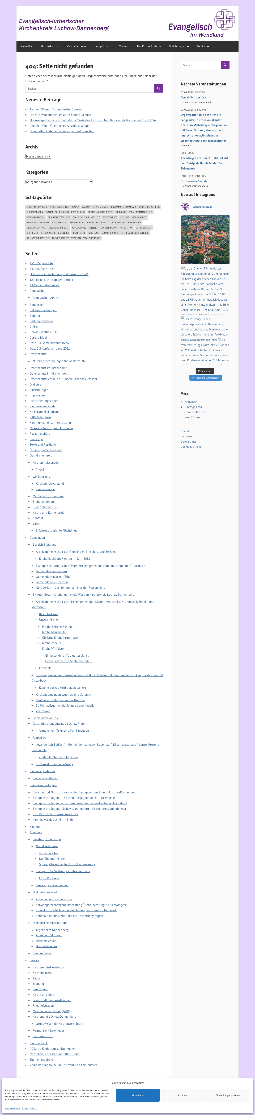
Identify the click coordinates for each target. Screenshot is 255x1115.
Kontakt (25, 1108)
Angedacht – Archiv (45, 298)
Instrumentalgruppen (44, 401)
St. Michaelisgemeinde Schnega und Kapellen (66, 705)
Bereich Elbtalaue (44, 544)
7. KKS (40, 469)
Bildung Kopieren (41, 321)
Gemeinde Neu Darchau (52, 582)
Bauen (75, 206)
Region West (78, 232)
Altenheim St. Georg (49, 935)
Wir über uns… (42, 477)
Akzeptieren (137, 1095)
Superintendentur (45, 507)
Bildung (35, 316)
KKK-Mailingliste (40, 417)
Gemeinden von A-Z (46, 718)
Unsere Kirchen (49, 619)
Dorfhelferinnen (46, 946)
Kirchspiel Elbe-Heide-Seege (54, 764)
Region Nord (48, 232)
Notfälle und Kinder (52, 859)
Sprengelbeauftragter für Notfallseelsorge (67, 864)
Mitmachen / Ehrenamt (48, 496)
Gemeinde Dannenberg (51, 571)
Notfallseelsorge (47, 846)
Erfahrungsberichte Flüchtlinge (57, 530)
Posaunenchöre (40, 434)
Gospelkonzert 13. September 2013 (68, 661)
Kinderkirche (77, 222)
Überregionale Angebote (46, 450)
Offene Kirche (144, 227)
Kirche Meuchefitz (97, 222)
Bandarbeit (37, 305)
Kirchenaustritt (43, 1036)
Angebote (102, 46)
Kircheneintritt (42, 973)
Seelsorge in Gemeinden (52, 885)
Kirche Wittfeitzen (59, 227)
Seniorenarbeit (42, 953)
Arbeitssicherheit (60, 206)
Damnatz (131, 206)
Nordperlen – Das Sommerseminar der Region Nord (70, 588)
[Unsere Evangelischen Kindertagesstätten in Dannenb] (205, 340)
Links (36, 523)
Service (201, 46)
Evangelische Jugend (57, 212)
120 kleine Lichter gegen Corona (51, 280)
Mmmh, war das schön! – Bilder (54, 820)
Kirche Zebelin (51, 643)
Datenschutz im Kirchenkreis (49, 373)
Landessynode (45, 489)
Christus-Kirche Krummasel (108, 206)
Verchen (76, 238)
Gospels (95, 217)
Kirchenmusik (118, 222)
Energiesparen (35, 212)
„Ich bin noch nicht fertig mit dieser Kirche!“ (59, 274)
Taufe (36, 978)
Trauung (38, 984)
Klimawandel (79, 227)
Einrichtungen (176, 46)
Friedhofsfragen (43, 1006)
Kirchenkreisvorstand (50, 484)
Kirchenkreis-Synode (194, 181)
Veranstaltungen (77, 46)
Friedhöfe (45, 668)
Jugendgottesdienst (38, 222)
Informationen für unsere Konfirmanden (62, 730)
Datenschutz (38, 354)
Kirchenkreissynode (43, 406)
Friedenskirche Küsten (100, 212)
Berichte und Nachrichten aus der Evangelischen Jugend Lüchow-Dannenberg (85, 792)
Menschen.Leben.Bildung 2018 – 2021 (55, 1054)
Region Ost (63, 232)
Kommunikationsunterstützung (50, 423)
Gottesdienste (49, 46)
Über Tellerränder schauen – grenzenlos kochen (62, 131)
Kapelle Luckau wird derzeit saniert (62, 688)
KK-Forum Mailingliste (44, 412)
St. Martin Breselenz (38, 238)
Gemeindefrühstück (193, 97)
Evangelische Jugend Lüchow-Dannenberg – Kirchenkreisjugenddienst (79, 809)
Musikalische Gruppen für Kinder (51, 428)
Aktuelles (26, 46)
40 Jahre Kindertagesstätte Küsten (53, 1049)
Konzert (93, 227)
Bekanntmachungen (43, 310)
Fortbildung (78, 212)
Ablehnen (183, 1095)
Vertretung (43, 711)
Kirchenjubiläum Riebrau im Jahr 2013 (64, 559)
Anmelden (191, 401)
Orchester (33, 232)
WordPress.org (193, 417)
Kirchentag (134, 222)
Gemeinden (37, 538)
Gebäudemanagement (140, 212)
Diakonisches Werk (45, 892)
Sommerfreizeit (110, 232)
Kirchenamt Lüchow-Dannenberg (54, 1016)
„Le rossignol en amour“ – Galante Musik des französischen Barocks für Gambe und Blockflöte (93, 120)
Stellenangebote (44, 502)
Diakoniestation (46, 941)
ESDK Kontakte (49, 878)
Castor (86, 206)
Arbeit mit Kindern (37, 206)
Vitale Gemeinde (92, 238)
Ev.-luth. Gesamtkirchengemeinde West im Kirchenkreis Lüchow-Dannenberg (84, 594)
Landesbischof (108, 227)
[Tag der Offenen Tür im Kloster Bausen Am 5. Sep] (205, 290)
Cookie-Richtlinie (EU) (44, 332)
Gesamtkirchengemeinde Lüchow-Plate (59, 724)
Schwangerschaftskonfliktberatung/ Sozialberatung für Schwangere (81, 905)
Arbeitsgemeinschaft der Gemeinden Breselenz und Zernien (76, 552)
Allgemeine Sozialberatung (54, 899)
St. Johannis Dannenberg (135, 232)
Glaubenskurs (81, 217)
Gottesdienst (110, 217)
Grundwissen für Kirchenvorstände (59, 1024)
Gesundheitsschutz (59, 217)
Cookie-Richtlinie (12, 1108)
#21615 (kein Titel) (42, 263)
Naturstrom (126, 227)
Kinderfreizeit (59, 222)
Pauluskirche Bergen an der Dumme (60, 700)
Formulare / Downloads (49, 1031)
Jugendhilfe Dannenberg (52, 930)
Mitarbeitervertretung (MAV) (51, 1011)
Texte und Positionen (43, 444)
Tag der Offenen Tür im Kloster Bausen (56, 109)
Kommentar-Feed (195, 412)
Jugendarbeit (139, 217)
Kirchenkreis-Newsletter (49, 967)
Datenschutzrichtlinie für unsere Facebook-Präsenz (63, 379)
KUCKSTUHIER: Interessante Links (55, 814)
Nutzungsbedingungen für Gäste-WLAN (59, 361)
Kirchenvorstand (36, 227)
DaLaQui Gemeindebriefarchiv (49, 343)
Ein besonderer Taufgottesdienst (67, 655)
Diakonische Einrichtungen (50, 923)
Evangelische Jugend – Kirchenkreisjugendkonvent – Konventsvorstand (80, 803)
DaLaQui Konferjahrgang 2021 (50, 348)
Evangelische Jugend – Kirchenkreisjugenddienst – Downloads (74, 798)
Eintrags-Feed (193, 407)
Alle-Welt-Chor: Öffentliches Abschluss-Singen (60, 126)
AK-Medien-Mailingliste (45, 285)
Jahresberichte (48, 853)
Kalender (36, 827)
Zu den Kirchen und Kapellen (58, 757)
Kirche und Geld (43, 995)
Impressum (37, 395)
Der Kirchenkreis (147, 46)
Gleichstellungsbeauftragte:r (52, 1000)
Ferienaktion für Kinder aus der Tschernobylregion (69, 916)
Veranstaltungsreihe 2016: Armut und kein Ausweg (64, 1065)
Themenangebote (41, 1060)
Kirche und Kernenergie (48, 513)
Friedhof (121, 212)
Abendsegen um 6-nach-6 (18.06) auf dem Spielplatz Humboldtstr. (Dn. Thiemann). (204, 163)
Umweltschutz (60, 238)
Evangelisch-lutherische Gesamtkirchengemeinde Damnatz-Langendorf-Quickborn (90, 566)
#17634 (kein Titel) (42, 269)
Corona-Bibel (38, 337)
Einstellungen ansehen (228, 1095)
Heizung (124, 217)
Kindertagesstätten (42, 771)
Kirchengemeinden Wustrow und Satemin (63, 695)
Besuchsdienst (48, 614)
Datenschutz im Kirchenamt (48, 368)
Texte (122, 46)
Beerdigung (40, 989)
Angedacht (37, 291)
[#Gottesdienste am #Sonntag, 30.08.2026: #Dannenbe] (205, 239)
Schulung (93, 232)
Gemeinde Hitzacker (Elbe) (53, 577)
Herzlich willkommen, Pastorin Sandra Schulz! (60, 115)
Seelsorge (36, 439)
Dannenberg (146, 206)
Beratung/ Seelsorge (47, 839)
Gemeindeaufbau (36, 217)
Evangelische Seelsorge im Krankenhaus (63, 871)
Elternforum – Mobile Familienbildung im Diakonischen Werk (76, 910)
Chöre (34, 327)
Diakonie (35, 384)
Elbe (157, 206)
